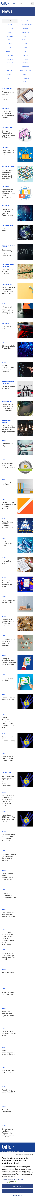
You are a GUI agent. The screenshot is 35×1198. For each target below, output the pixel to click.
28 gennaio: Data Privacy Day (8, 347)
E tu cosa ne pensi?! (7, 230)
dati (3, 108)
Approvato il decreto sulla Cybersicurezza (8, 1014)
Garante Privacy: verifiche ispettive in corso (9, 1033)
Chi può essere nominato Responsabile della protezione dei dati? (8, 1133)
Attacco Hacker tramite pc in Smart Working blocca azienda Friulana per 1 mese (8, 800)
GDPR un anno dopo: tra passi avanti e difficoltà (8, 1053)
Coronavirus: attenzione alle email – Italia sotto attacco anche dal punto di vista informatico (8, 938)
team (11, 128)
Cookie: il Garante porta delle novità (8, 699)
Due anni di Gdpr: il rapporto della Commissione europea (9, 857)
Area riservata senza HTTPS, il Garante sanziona (8, 465)
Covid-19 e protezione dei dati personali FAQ (9, 895)
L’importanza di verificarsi (8, 679)
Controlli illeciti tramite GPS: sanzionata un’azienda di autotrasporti (7, 174)
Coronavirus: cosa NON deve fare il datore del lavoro (8, 915)
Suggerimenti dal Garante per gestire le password (8, 642)
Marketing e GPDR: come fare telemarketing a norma (8, 818)
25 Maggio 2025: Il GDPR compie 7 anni (9, 152)
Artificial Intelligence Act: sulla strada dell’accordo (8, 368)
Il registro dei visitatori (7, 484)
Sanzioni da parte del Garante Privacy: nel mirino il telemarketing (9, 290)
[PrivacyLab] (12, 1182)
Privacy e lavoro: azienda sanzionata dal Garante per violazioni (8, 96)
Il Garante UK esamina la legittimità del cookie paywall (7, 310)
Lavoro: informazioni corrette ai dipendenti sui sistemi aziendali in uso (8, 722)
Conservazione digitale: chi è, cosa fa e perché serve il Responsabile (8, 193)
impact (4, 382)
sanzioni (9, 88)
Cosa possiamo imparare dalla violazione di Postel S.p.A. (7, 253)
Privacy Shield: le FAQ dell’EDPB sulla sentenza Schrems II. (8, 837)
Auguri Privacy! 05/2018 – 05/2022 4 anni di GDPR (7, 525)
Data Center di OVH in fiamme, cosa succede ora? (8, 759)
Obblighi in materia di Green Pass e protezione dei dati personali (9, 662)
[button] (14, 3)
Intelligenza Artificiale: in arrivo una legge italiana (8, 114)
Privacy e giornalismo (6, 1110)
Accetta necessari (17, 1191)
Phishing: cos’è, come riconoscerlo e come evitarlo (8, 877)
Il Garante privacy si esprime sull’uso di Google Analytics (9, 505)
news (4, 88)
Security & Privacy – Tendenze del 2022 (7, 583)
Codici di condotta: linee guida (7, 543)
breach (4, 245)
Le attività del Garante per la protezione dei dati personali (7, 408)
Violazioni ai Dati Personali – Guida (8, 993)
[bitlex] (5, 3)
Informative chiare (6, 562)
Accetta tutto (18, 1186)
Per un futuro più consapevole (8, 601)
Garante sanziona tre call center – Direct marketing (8, 739)
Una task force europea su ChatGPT (8, 271)
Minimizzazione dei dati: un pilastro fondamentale (7, 212)
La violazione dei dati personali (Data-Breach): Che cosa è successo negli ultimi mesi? (8, 781)
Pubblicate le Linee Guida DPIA (8, 1091)
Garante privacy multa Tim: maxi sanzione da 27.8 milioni (8, 956)
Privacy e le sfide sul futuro (8, 388)
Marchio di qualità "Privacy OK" (8, 1071)
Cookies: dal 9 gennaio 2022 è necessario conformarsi (8, 622)
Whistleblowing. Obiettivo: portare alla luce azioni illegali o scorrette (9, 429)
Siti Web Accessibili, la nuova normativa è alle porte (8, 134)
